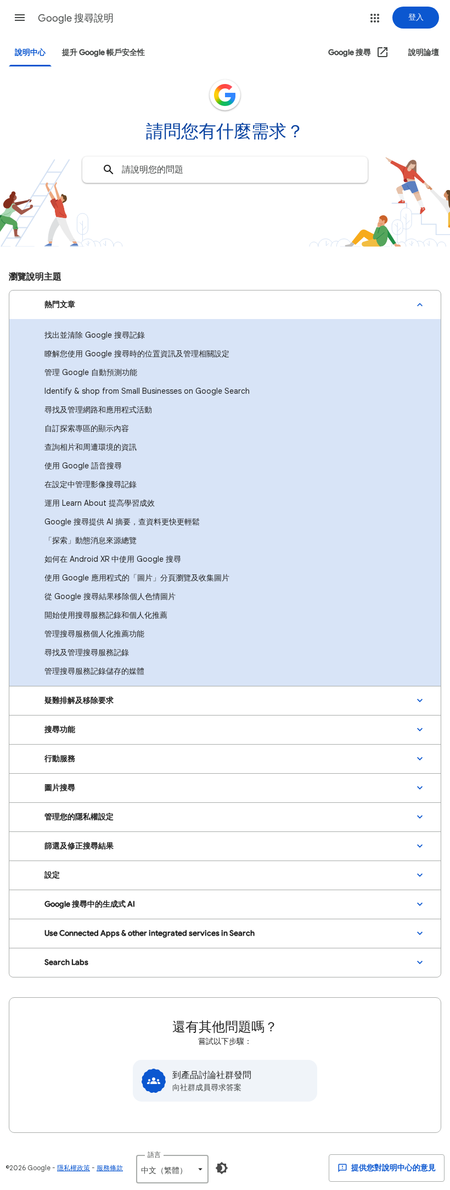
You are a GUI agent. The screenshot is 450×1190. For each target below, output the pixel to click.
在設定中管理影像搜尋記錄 (90, 484)
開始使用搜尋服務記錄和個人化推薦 (105, 615)
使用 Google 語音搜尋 (83, 466)
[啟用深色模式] (222, 1168)
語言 (154, 1154)
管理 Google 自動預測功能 (90, 372)
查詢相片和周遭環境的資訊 (90, 447)
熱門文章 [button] (59, 304)
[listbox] (172, 1169)
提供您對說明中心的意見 (393, 1167)
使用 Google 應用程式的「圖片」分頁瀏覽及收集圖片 (136, 578)
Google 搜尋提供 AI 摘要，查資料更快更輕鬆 (122, 522)
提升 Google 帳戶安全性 (103, 52)
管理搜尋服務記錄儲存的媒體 (94, 671)
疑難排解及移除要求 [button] (79, 700)
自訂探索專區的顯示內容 (86, 428)
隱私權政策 (73, 1168)
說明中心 (30, 52)
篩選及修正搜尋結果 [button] (79, 846)
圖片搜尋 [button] (59, 787)
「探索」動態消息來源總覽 (90, 540)
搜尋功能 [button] (59, 729)
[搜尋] (108, 170)
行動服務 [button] (59, 758)
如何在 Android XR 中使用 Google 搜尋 (112, 559)
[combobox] (225, 170)
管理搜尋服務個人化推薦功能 (94, 634)
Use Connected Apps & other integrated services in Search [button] (149, 933)
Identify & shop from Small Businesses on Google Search (147, 391)
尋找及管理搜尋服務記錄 (86, 652)
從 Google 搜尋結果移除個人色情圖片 (110, 596)
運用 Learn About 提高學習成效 (99, 503)
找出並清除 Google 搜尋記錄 (94, 335)
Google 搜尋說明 (76, 18)
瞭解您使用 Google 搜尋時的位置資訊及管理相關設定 (136, 354)
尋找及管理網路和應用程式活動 (98, 410)
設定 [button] (52, 875)
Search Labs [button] (66, 962)
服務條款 (110, 1168)
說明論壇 (423, 52)
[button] (20, 17)
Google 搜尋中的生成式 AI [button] (89, 904)
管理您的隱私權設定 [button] (79, 817)
